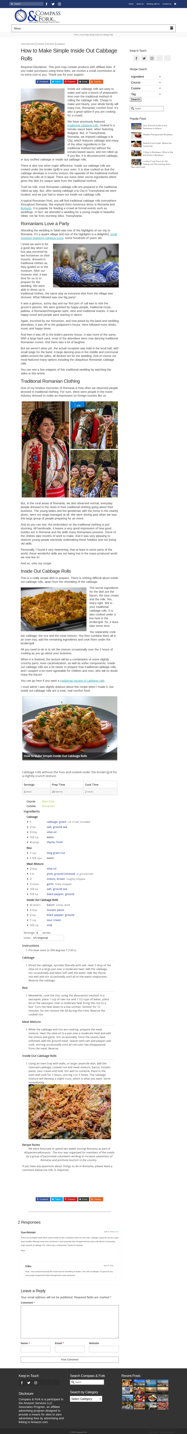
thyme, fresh (55, 842)
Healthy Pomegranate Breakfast (157, 134)
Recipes (50, 44)
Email (59, 1343)
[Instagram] (59, 4)
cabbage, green (56, 822)
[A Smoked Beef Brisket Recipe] (139, 1405)
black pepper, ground (60, 894)
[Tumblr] (72, 3)
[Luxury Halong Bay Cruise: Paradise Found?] (150, 1390)
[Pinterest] (66, 3)
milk (49, 925)
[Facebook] (46, 4)
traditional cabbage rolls (82, 125)
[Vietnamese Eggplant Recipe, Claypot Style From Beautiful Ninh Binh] (150, 1398)
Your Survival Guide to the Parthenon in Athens (155, 127)
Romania (60, 44)
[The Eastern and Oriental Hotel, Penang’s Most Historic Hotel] (150, 1383)
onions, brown (56, 879)
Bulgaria (26, 208)
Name (25, 1343)
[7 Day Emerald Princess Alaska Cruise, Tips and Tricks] (150, 1405)
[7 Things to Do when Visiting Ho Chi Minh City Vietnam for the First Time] (162, 1398)
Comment (28, 1302)
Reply (117, 1231)
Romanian (48, 806)
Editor (28, 1266)
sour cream (54, 920)
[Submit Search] (11, 4)
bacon (50, 905)
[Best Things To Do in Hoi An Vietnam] (139, 1398)
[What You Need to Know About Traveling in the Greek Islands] (127, 1390)
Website (94, 1343)
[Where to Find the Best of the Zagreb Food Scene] (127, 1405)
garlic (50, 884)
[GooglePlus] (42, 1382)
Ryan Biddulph (28, 1232)
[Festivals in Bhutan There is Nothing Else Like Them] (139, 1390)
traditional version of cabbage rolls (82, 680)
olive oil (51, 832)
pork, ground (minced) (61, 873)
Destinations (28, 44)
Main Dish (48, 801)
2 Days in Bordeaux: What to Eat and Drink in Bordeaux (158, 153)
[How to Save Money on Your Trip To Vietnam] (162, 1390)
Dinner (40, 44)
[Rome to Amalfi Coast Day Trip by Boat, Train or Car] (139, 1383)
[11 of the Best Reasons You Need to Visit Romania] (162, 1383)
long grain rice (56, 853)
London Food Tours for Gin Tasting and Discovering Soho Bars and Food (150, 164)
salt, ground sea (57, 827)
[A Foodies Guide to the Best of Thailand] (127, 1383)
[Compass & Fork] (37, 16)
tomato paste (55, 910)
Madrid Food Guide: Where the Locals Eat (157, 144)
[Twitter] (53, 4)
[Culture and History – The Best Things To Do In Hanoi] (127, 1398)
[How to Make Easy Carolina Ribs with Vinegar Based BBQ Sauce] (162, 1405)
